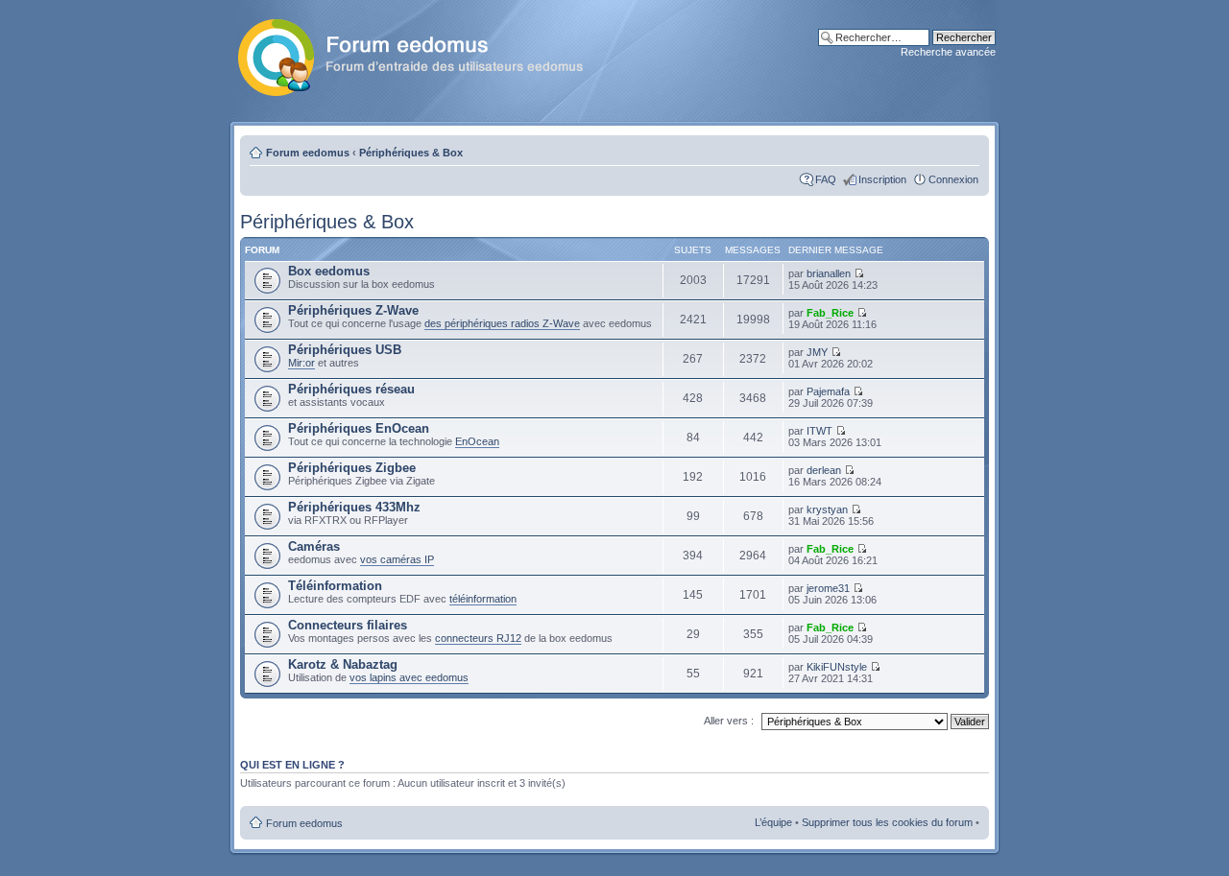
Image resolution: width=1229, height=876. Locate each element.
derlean (824, 470)
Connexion (953, 179)
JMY (817, 352)
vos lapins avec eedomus (409, 677)
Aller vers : (729, 720)
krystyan (827, 509)
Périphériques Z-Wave (353, 310)
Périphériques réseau (351, 389)
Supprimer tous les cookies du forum (887, 822)
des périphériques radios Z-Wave (502, 323)
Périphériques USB (344, 350)
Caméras (314, 546)
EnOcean (477, 441)
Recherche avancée (948, 52)
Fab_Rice (830, 313)
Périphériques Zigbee (352, 468)
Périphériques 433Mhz (354, 507)
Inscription (882, 179)
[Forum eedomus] (426, 54)
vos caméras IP (397, 559)
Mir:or (301, 362)
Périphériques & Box (411, 152)
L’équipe (773, 822)
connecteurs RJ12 (478, 638)
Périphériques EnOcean (358, 428)
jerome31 (828, 588)
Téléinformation (335, 586)
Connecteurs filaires (347, 625)
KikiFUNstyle (837, 667)
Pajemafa (828, 391)
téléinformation (483, 598)
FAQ (825, 179)
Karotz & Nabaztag (343, 664)
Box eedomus (329, 271)
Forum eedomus (307, 152)
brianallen (829, 273)
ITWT (819, 431)
